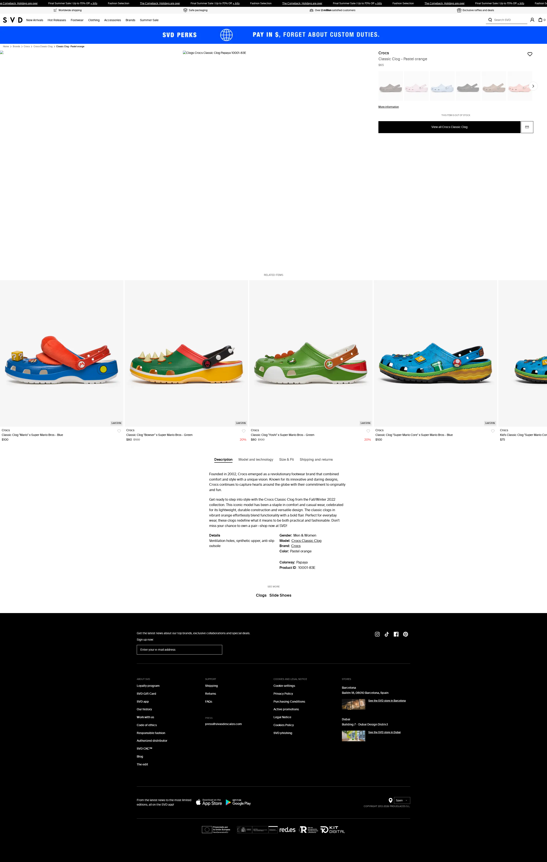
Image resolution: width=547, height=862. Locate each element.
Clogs (261, 595)
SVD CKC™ (144, 748)
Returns (210, 694)
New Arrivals (34, 20)
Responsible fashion (151, 733)
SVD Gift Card (146, 694)
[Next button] (533, 86)
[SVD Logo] (12, 19)
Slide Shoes (280, 595)
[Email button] (527, 127)
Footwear (77, 20)
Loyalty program (148, 686)
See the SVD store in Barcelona (387, 700)
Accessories (112, 20)
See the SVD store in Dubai (384, 732)
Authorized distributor (152, 741)
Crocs (27, 46)
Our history (144, 709)
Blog (140, 756)
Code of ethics (147, 725)
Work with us (145, 717)
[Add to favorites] (529, 54)
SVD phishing (283, 733)
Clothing (94, 20)
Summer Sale (149, 20)
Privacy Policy (283, 694)
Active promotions (286, 709)
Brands (130, 20)
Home (6, 46)
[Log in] (532, 20)
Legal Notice (282, 717)
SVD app (143, 701)
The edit (142, 764)
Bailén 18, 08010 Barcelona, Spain (365, 693)
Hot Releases (57, 20)
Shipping (211, 686)
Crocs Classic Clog (43, 46)
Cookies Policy (284, 725)
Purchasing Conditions (289, 701)
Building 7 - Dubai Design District (365, 724)
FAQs (208, 701)
